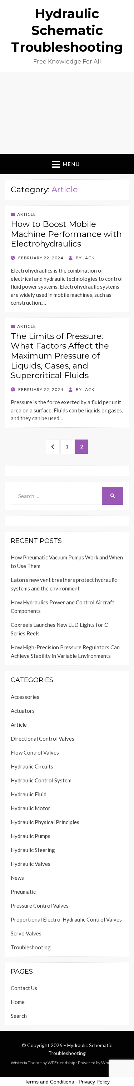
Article (26, 214)
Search (19, 1016)
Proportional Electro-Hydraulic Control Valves (66, 919)
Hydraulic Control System (41, 780)
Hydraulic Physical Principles (45, 822)
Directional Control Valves (42, 738)
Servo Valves (26, 933)
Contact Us (24, 988)
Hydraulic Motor (30, 808)
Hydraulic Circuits (32, 766)
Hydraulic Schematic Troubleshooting (67, 30)
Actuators (23, 710)
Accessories (25, 697)
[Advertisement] (67, 112)
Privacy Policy (94, 1082)
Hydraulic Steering (33, 850)
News (17, 877)
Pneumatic (23, 891)
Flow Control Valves (35, 752)
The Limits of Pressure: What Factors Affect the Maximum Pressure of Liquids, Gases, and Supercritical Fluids (60, 355)
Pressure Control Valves (40, 905)
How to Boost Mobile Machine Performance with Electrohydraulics (66, 234)
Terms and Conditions (49, 1082)
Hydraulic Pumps (30, 836)
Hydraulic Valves (30, 864)
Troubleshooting (31, 947)
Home (18, 1002)
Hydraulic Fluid (28, 794)
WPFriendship (61, 1062)
